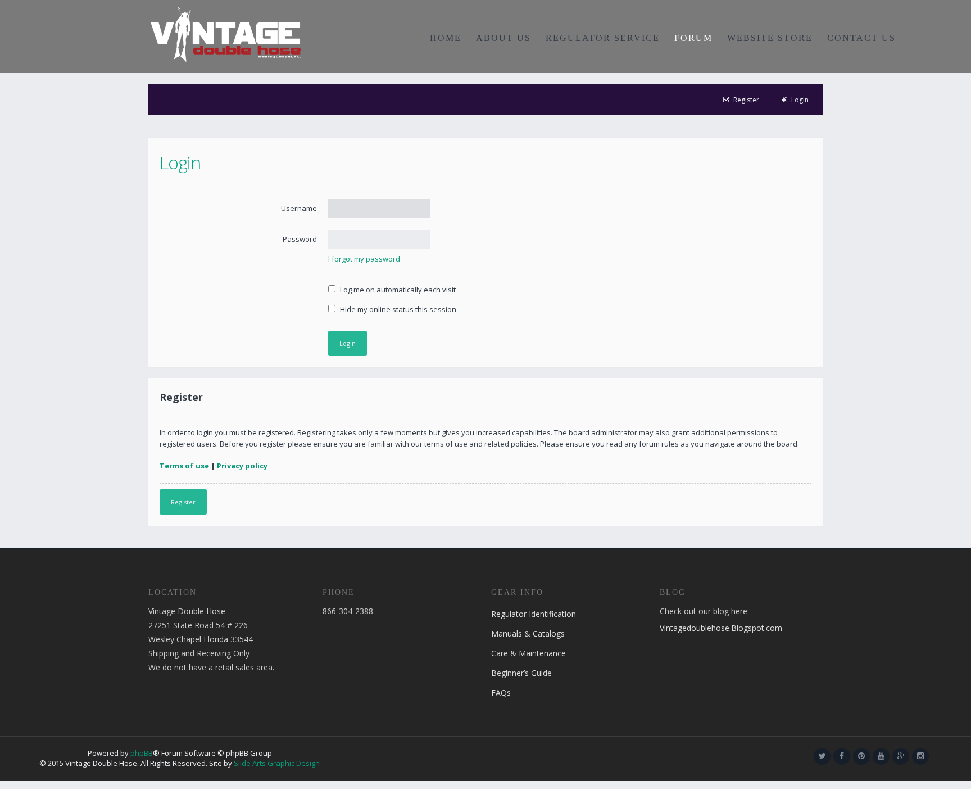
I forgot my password (364, 259)
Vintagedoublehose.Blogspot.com (721, 628)
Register (183, 502)
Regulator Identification (533, 613)
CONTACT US (861, 38)
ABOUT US (503, 38)
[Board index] (225, 34)
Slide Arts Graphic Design (277, 763)
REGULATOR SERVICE (603, 38)
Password (300, 239)
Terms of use (184, 466)
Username (299, 208)
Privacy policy (242, 466)
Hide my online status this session (397, 309)
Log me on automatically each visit (397, 290)
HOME (445, 38)
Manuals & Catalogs (528, 633)
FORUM (693, 38)
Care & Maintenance (528, 653)
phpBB (141, 753)
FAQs (501, 692)
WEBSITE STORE (770, 38)
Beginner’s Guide (521, 673)
